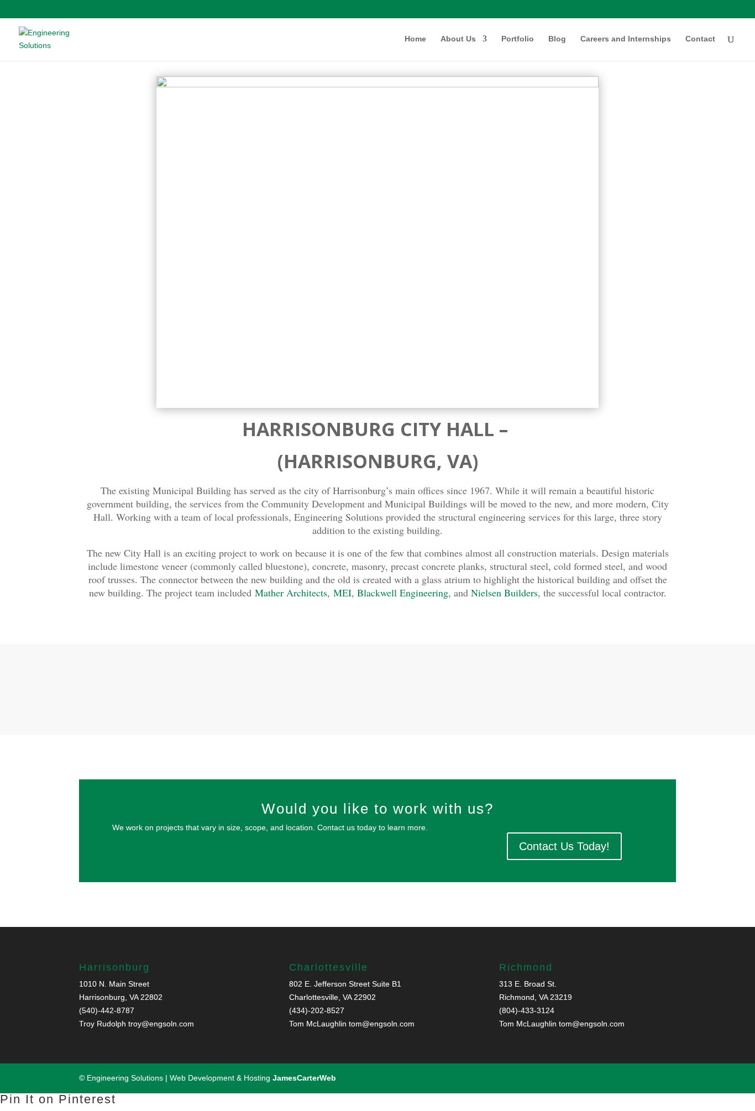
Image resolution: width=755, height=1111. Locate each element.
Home (415, 39)
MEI (342, 592)
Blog (557, 39)
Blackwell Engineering (402, 592)
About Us (458, 39)
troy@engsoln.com (161, 1023)
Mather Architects (291, 592)
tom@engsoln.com (382, 1023)
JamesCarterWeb (304, 1077)
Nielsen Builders (504, 592)
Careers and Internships (625, 39)
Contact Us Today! (564, 846)
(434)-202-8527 (316, 1010)
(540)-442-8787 (106, 1010)
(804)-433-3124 (526, 1010)
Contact (700, 39)
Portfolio (517, 39)
